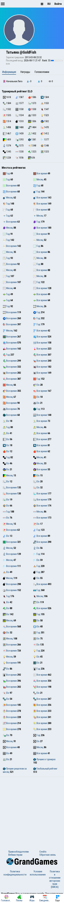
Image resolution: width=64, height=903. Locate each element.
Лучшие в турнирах (45, 759)
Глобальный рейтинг (46, 768)
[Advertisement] (32, 811)
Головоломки (41, 72)
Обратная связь (47, 854)
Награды (25, 72)
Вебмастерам (15, 854)
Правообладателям (18, 851)
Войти (58, 4)
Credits (42, 851)
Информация (9, 72)
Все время (41, 173)
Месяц (39, 179)
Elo (38, 384)
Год (8, 173)
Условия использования (38, 873)
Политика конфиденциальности (15, 873)
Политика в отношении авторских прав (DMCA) (54, 879)
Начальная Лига (14, 81)
